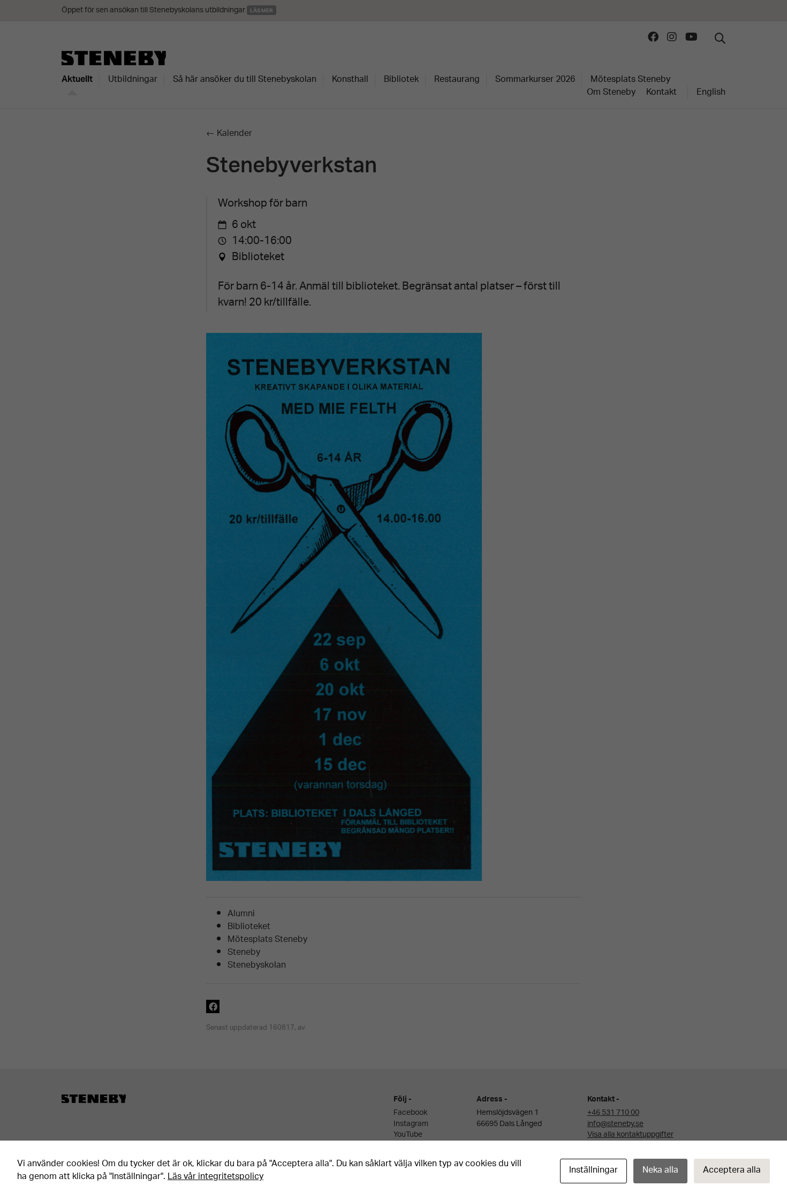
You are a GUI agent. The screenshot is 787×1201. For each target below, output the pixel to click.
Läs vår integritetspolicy (215, 1177)
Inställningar (593, 1171)
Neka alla (660, 1171)
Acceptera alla (732, 1171)
